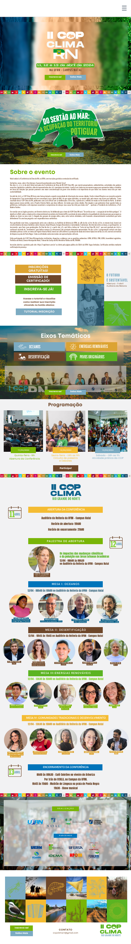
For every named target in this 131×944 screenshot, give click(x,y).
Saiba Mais (76, 77)
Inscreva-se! (55, 77)
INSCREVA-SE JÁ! (38, 289)
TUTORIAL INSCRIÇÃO (39, 312)
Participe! (65, 469)
